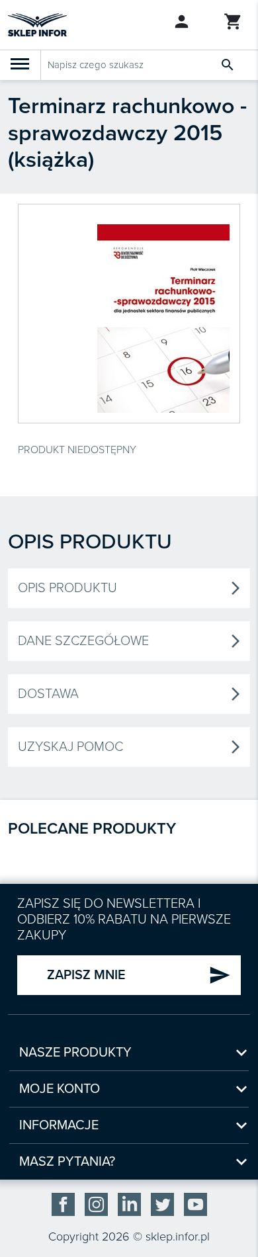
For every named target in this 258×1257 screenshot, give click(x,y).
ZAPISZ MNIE (139, 975)
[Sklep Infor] (37, 23)
